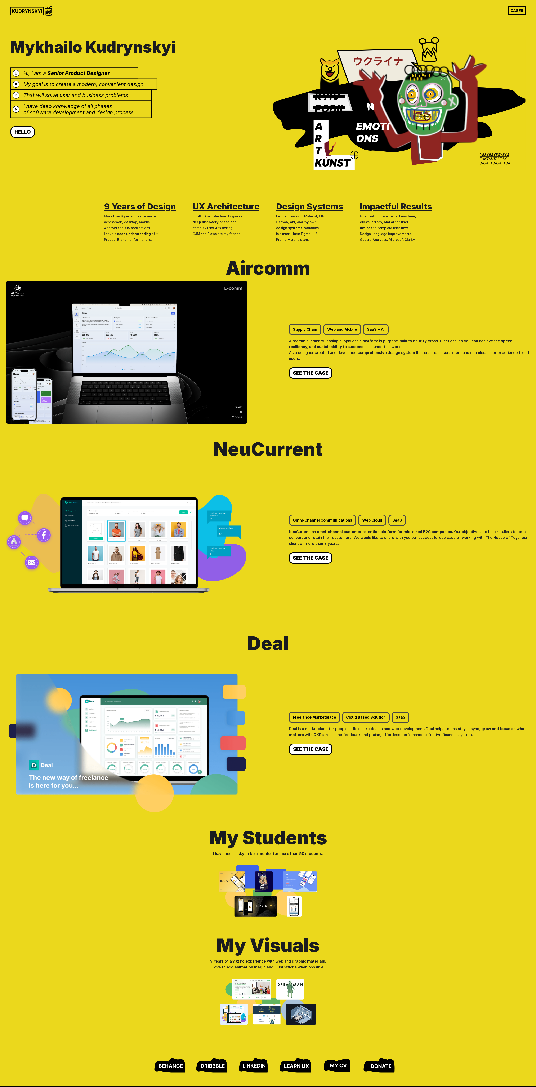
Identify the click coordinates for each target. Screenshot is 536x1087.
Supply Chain (305, 329)
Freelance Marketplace (314, 717)
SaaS (397, 520)
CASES (516, 10)
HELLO (22, 132)
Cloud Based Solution (366, 717)
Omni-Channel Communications (322, 520)
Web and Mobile (342, 329)
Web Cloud (372, 520)
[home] (31, 11)
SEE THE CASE (310, 373)
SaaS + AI (376, 329)
